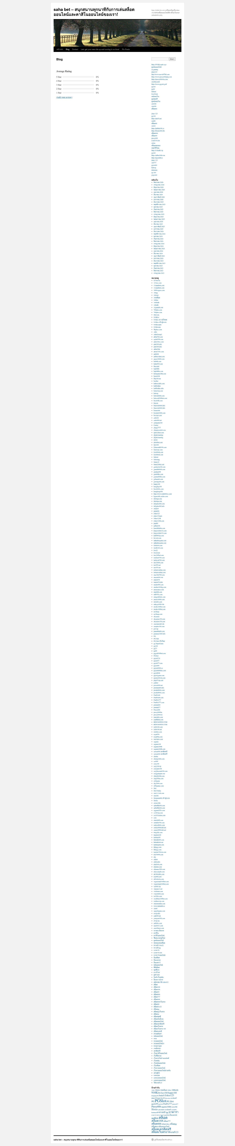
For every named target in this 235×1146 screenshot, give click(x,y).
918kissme (157, 327)
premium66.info (159, 688)
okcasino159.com (159, 619)
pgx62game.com (159, 675)
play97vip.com (158, 680)
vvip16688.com (159, 894)
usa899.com (157, 876)
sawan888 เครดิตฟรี (160, 751)
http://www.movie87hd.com (160, 74)
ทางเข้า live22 (158, 945)
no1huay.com (158, 614)
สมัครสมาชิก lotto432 (161, 982)
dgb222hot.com (159, 432)
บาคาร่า (157, 950)
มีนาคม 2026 (158, 194)
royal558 (156, 734)
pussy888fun (158, 712)
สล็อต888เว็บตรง (159, 1002)
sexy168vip (157, 766)
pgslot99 (156, 665)
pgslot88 (154, 165)
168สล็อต (157, 297)
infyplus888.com (159, 504)
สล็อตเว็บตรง (158, 1026)
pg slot (153, 172)
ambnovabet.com (159, 356)
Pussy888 (157, 710)
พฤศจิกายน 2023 (159, 263)
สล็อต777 (157, 997)
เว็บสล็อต (157, 1065)
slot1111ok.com (159, 793)
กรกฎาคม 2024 (159, 243)
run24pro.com (158, 739)
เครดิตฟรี (157, 1051)
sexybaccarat (155, 82)
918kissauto (157, 324)
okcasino (156, 616)
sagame (156, 742)
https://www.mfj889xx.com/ (163, 494)
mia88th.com (158, 592)
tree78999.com (158, 854)
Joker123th (157, 518)
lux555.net (157, 565)
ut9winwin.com (159, 879)
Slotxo (156, 800)
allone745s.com (159, 351)
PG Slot (156, 638)
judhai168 (157, 526)
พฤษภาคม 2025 (159, 219)
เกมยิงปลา (157, 1048)
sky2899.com (158, 783)
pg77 (155, 648)
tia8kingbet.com (159, 845)
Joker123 (157, 513)
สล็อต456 (157, 989)
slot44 (153, 126)
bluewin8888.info (159, 405)
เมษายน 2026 (158, 192)
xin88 (155, 908)
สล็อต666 (157, 994)
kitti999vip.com (159, 535)
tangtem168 (157, 835)
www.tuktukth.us (159, 906)
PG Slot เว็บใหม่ (159, 641)
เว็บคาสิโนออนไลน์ (160, 1053)
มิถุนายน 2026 (158, 187)
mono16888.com (159, 599)
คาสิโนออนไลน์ (159, 935)
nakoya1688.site (159, 604)
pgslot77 (156, 661)
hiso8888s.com (158, 489)
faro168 (156, 445)
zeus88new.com (159, 928)
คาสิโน (156, 933)
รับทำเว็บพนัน (158, 977)
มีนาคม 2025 (158, 224)
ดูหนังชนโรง (155, 101)
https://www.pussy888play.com (161, 77)
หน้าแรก (60, 49)
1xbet (153, 1090)
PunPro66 (157, 695)
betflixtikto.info (159, 388)
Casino (156, 425)
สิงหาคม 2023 (158, 270)
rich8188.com (158, 727)
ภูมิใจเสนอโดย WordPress (163, 1140)
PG (155, 636)
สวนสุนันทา (158, 1033)
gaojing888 (157, 472)
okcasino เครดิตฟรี (171, 1098)
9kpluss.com (158, 329)
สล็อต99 (154, 136)
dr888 (155, 440)
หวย (155, 1038)
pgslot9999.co (158, 668)
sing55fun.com (158, 778)
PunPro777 (157, 700)
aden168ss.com (159, 342)
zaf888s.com (158, 923)
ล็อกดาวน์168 (158, 979)
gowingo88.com (159, 481)
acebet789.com (158, 339)
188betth (156, 302)
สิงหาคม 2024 (158, 241)
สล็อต (156, 984)
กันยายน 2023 (158, 268)
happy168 (157, 484)
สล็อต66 (154, 109)
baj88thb (156, 369)
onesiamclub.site (159, 624)
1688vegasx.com (159, 290)
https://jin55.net (156, 118)
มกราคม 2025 (158, 229)
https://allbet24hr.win (158, 155)
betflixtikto (157, 386)
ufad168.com (158, 864)
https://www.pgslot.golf (159, 84)
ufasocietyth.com (159, 872)
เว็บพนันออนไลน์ (159, 1063)
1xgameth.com (158, 307)
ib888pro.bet (158, 499)
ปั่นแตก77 (157, 962)
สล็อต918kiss (166, 1124)
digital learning (158, 435)
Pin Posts (126, 49)
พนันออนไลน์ (158, 965)
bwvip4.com (158, 415)
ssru (155, 818)
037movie (157, 280)
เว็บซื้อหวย (157, 1056)
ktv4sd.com (157, 538)
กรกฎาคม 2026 (159, 185)
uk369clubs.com (159, 874)
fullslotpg (157, 459)
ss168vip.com (158, 813)
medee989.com (158, 584)
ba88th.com (157, 361)
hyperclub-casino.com (161, 496)
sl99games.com (159, 786)
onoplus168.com (159, 626)
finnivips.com (158, 450)
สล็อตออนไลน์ (158, 1021)
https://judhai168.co (157, 128)
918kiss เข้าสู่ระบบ (160, 322)
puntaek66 (157, 705)
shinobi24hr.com (159, 776)
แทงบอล (157, 1075)
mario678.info (158, 582)
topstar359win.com (160, 852)
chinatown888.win (160, 430)
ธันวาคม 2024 (158, 231)
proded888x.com (159, 690)
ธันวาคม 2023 (158, 261)
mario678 (157, 580)
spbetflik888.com (159, 805)
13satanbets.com (159, 285)
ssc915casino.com (159, 815)
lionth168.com (158, 548)
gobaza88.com (158, 479)
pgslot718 (157, 658)
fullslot (153, 91)
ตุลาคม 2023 (158, 266)
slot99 (153, 121)
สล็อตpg (156, 1009)
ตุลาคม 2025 (158, 207)
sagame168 (157, 744)
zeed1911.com (158, 926)
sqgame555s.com (159, 810)
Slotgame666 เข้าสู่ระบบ (162, 798)
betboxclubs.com (159, 383)
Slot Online (157, 791)
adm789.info (158, 344)
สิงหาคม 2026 (158, 182)
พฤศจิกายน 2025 (159, 204)
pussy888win (158, 715)
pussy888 (154, 138)
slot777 (153, 163)
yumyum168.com (159, 918)
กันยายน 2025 (158, 209)
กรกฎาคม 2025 (159, 214)
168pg (156, 293)
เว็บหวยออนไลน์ (159, 1068)
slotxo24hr (157, 803)
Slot (155, 788)
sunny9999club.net (160, 827)
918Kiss (156, 317)
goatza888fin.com (159, 477)
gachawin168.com (159, 467)
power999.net (158, 685)
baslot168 (157, 376)
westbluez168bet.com (161, 899)
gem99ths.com (158, 474)
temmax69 (157, 837)
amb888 (156, 354)
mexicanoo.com (159, 589)
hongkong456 (158, 491)
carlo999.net (158, 420)
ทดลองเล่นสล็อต (159, 943)
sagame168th (158, 746)
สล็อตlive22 (158, 1006)
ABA (155, 332)
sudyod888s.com (159, 825)
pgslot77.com (158, 663)
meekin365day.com (160, 587)
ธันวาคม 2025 (158, 202)
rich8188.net (158, 729)
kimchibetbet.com (159, 528)
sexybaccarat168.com (160, 771)
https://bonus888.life (158, 131)
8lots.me (156, 315)
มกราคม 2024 (158, 258)
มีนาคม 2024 (158, 253)
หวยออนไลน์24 (159, 1043)
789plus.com (158, 310)
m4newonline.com (160, 570)
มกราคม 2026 (158, 199)
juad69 (156, 523)
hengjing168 (158, 486)
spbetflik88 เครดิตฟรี (164, 1110)
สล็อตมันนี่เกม (158, 1019)
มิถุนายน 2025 (158, 216)
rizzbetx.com (158, 732)
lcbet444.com (158, 545)
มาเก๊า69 (157, 972)
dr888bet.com (158, 442)
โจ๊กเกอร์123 (158, 1083)
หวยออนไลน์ (158, 1041)
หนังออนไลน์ (158, 1036)
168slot (156, 295)
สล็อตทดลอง (155, 145)
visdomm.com (158, 891)
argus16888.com (159, 359)
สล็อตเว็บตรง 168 (160, 1029)
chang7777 (157, 427)
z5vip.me (157, 921)
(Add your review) (64, 97)
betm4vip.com (158, 391)
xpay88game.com (159, 911)
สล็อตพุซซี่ (157, 1016)
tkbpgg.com (157, 847)
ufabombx (157, 862)
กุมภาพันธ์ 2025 (159, 226)
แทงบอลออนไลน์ (160, 1078)
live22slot (154, 94)
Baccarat (156, 366)
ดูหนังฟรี (154, 99)
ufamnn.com (158, 867)
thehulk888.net (158, 842)
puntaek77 (157, 707)
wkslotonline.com (159, 903)
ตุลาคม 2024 (158, 236)
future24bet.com (159, 464)
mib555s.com (158, 594)
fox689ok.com (158, 452)
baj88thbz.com (158, 371)
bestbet (156, 381)
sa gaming (154, 69)
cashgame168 (158, 423)
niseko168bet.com (159, 607)
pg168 (153, 116)
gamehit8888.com (159, 469)
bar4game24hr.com (160, 374)
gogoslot (154, 175)
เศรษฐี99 (157, 1073)
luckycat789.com (159, 560)
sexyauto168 (158, 768)
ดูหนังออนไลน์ (156, 67)
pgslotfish (157, 673)
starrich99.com (158, 820)
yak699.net (157, 916)
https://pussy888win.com (159, 79)
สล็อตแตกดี (158, 1031)
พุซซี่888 (156, 970)
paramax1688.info (159, 634)
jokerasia (154, 170)
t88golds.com (158, 832)
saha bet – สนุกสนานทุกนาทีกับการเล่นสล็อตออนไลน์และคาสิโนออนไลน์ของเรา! (94, 11)
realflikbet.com (158, 719)
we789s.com (158, 896)
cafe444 (156, 418)
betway (153, 167)
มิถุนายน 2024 (158, 246)
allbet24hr (157, 349)
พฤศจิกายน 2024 (159, 234)
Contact (75, 49)
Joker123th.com (159, 521)
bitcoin (156, 403)
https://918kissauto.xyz (158, 64)
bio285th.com (158, 400)
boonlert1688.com (159, 413)
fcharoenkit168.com (160, 447)
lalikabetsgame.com (160, 540)
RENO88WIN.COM (160, 722)
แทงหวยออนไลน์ (160, 1080)
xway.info (157, 913)
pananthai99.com (159, 631)
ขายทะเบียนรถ (159, 930)
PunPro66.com (158, 697)
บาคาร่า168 (155, 140)
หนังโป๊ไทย (155, 148)
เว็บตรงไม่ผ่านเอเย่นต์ (161, 1058)
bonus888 (157, 410)
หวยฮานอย (158, 1046)
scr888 (156, 761)
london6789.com (159, 558)
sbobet (156, 756)
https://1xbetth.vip (157, 150)
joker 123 (154, 113)
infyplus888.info (159, 506)
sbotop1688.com (159, 759)
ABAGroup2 (158, 334)
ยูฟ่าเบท (157, 975)
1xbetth (156, 305)
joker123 (154, 72)
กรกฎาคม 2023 (159, 273)
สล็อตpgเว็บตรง (159, 1011)
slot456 (153, 106)
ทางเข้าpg (157, 948)
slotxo (153, 143)
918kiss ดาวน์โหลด (160, 320)
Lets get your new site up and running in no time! (100, 49)
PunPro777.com (159, 702)
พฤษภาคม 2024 (159, 248)
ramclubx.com (158, 717)
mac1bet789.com (159, 575)
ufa (155, 857)
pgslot (153, 86)
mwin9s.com (158, 602)
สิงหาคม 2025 (158, 212)
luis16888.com (158, 562)
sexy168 (156, 764)
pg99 (153, 89)
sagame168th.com (159, 749)
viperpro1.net (158, 889)
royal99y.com (158, 737)
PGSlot (156, 656)
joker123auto (158, 516)
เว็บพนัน (157, 1060)
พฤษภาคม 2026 (159, 190)
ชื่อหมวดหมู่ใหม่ (159, 938)
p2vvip (156, 629)
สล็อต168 (157, 987)
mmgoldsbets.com (159, 597)
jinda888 (156, 511)
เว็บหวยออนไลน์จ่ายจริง (162, 1070)
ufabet (156, 859)
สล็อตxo (156, 1014)
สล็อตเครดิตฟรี (159, 1024)
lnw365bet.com (159, 555)
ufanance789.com (159, 869)
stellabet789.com (159, 822)
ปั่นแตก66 (157, 960)
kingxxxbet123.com (160, 531)
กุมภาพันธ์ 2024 (159, 256)
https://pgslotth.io (157, 158)
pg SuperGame (158, 643)
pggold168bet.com (160, 653)
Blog (67, 49)
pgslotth (160, 1104)
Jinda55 (156, 508)
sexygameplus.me (159, 773)
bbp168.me (157, 378)
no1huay (156, 611)
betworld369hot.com (160, 398)
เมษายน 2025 (158, 221)
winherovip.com (159, 901)
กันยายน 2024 (158, 239)
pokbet (156, 683)
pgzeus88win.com (159, 678)
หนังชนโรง (155, 96)
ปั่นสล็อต (157, 957)
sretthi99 (173, 1110)
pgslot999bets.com (160, 670)
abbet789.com (158, 337)
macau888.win (158, 577)
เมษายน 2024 (158, 251)
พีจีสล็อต (157, 967)
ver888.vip (157, 886)
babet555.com (158, 364)
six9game (157, 781)
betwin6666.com (159, 396)
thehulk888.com (159, 840)
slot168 (153, 104)
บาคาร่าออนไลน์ (159, 955)
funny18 (156, 462)
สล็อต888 (154, 133)
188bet (156, 300)
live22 (156, 550)
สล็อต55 (156, 992)
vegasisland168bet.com (161, 881)
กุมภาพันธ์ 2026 (159, 197)
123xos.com (157, 283)
